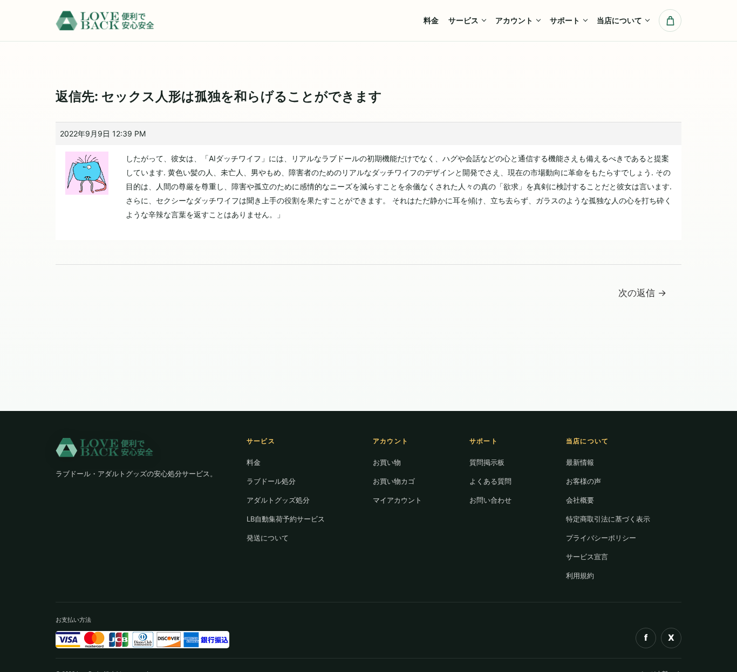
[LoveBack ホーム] (106, 20)
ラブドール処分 (271, 481)
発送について (268, 537)
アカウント (514, 20)
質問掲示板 (486, 462)
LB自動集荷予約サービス (286, 519)
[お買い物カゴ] (670, 20)
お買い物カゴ (394, 481)
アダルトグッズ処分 (278, 500)
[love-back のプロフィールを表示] (86, 169)
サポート (565, 20)
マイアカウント (397, 500)
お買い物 (387, 462)
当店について (619, 20)
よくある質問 (490, 481)
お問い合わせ (490, 500)
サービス (463, 20)
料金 (431, 20)
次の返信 (642, 292)
